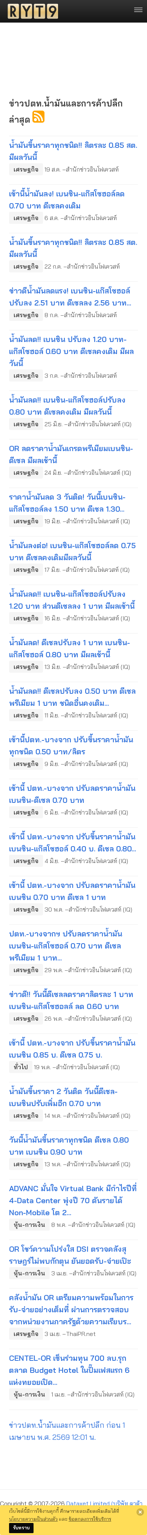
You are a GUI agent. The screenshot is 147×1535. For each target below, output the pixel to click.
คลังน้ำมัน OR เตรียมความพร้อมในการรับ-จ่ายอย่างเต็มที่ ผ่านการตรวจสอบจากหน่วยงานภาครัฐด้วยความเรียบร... (71, 1309)
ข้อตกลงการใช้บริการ (90, 1519)
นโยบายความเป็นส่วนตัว (33, 1519)
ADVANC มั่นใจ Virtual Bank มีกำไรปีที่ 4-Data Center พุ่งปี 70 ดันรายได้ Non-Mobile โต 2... (73, 1200)
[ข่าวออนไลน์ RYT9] (30, 11)
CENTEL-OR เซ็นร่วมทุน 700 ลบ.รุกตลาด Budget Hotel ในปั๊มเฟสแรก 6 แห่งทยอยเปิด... (69, 1370)
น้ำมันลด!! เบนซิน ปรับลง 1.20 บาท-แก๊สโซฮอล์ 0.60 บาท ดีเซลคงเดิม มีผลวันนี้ (71, 351)
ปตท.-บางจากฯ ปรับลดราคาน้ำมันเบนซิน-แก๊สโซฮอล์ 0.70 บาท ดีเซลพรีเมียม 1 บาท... (65, 945)
